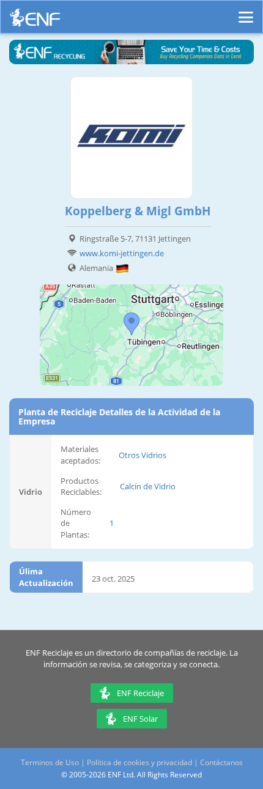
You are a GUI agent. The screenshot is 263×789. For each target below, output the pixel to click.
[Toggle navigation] (246, 12)
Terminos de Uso (50, 762)
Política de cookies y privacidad (139, 762)
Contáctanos (221, 762)
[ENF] (35, 20)
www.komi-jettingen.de (122, 253)
